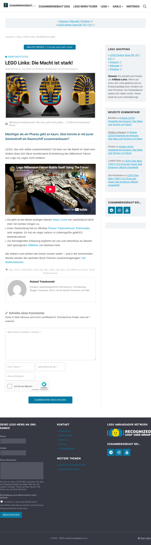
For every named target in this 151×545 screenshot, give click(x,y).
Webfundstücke (18, 57)
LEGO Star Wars (41, 270)
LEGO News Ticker (85, 6)
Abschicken (11, 515)
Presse (63, 444)
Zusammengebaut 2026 (54, 6)
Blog (19, 37)
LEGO (104, 6)
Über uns (64, 440)
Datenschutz (65, 435)
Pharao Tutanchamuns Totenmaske (69, 228)
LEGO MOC (26, 270)
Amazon (63, 21)
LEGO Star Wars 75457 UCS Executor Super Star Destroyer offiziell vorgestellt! (125, 164)
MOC (52, 270)
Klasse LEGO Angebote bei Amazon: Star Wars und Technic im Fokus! (125, 121)
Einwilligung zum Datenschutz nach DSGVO (18, 496)
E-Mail (3, 448)
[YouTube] (126, 210)
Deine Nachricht (9, 460)
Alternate (74, 21)
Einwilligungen (67, 448)
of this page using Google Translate (49, 47)
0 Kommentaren (69, 69)
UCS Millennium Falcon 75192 (80, 270)
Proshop (85, 21)
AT (84, 25)
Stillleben (33, 245)
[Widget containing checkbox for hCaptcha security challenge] (27, 386)
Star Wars (60, 270)
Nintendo (133, 6)
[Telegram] (111, 210)
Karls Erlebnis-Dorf (69, 469)
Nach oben (145, 538)
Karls (117, 6)
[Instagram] (119, 210)
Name (3, 436)
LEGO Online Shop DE (70, 25)
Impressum (65, 431)
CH (90, 25)
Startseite (9, 37)
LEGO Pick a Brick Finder (72, 465)
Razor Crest (60, 219)
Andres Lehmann (117, 132)
